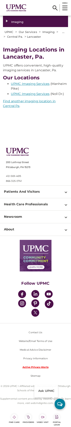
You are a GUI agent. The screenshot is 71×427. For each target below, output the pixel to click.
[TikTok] (49, 303)
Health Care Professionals (26, 204)
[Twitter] (35, 313)
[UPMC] (16, 7)
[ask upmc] (60, 404)
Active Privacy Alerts (35, 367)
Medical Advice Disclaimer (35, 349)
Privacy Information (35, 358)
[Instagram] (22, 304)
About (9, 229)
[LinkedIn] (35, 294)
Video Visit (43, 422)
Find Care (14, 422)
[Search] (55, 8)
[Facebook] (22, 294)
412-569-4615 (13, 176)
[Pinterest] (35, 304)
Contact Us (35, 332)
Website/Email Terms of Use (35, 341)
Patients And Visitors (22, 191)
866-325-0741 (14, 180)
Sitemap (36, 375)
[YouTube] (49, 294)
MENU (64, 3)
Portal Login (57, 423)
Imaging (17, 22)
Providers (28, 422)
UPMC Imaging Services (30, 84)
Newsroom (13, 217)
